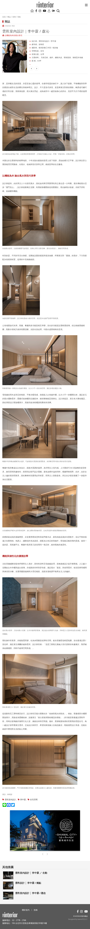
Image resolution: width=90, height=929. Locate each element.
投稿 (36, 910)
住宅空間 (34, 799)
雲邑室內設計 (10, 799)
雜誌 (9, 17)
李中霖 (23, 799)
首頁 (4, 17)
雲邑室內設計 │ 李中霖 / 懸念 (30, 893)
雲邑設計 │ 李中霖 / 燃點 (28, 882)
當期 (14, 17)
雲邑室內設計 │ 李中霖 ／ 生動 (31, 872)
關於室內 (26, 910)
